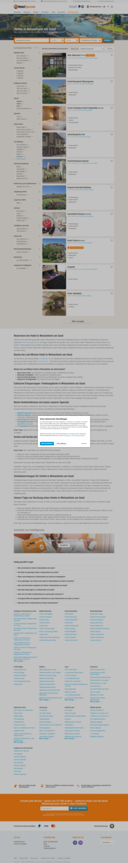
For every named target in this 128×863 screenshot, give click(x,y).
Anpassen (84, 443)
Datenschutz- (68, 435)
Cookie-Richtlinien (80, 435)
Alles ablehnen (61, 443)
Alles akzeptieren (47, 443)
